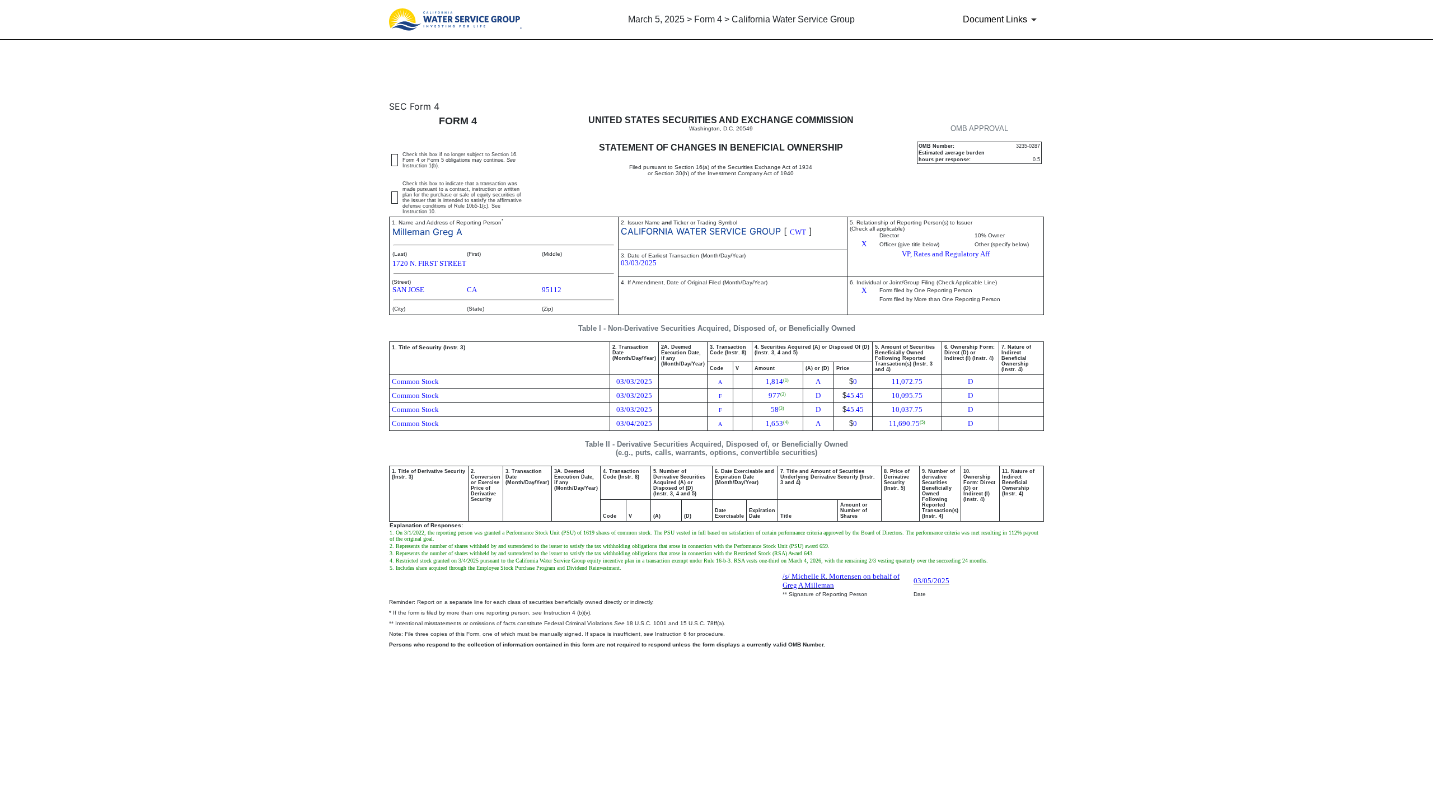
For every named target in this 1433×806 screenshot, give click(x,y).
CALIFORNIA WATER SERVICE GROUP (701, 231)
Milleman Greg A (427, 231)
